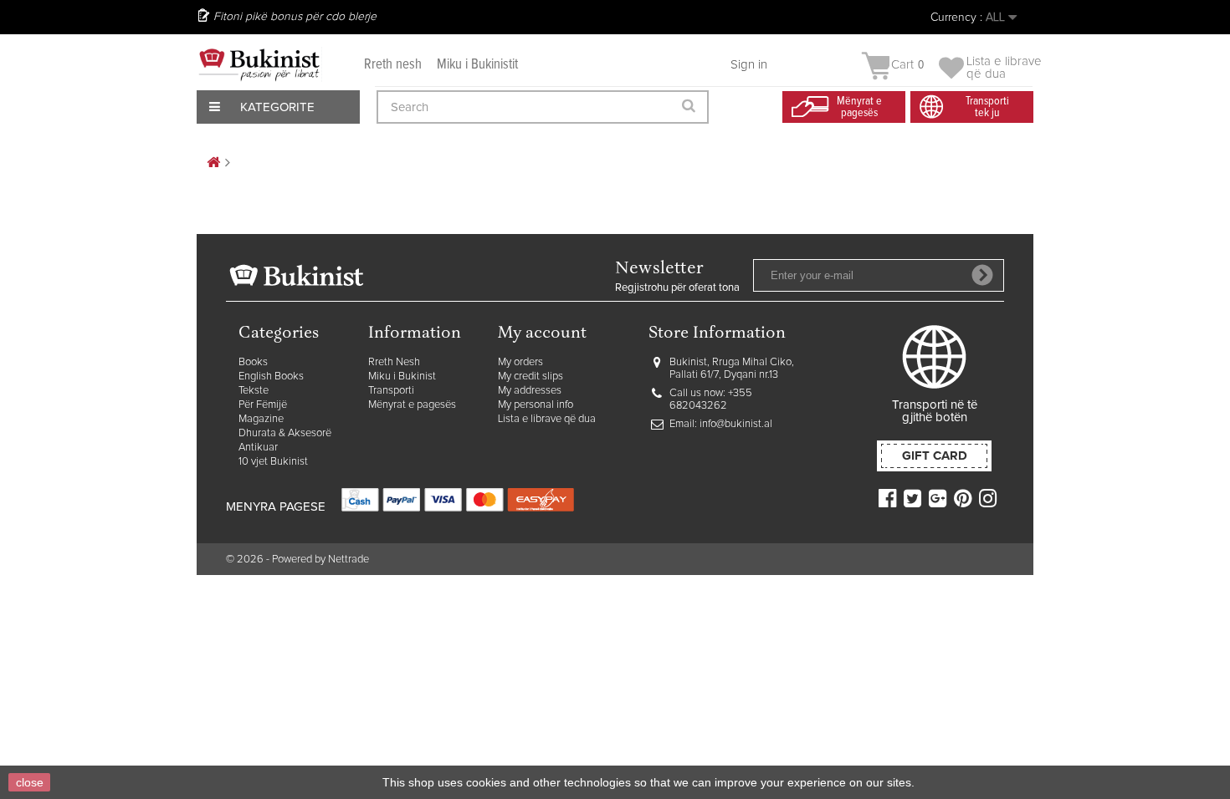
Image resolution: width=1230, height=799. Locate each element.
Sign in (748, 65)
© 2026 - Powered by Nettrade (297, 559)
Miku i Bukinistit (477, 65)
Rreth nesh (393, 65)
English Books (271, 376)
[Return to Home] (213, 163)
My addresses (529, 390)
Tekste (253, 390)
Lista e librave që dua (547, 419)
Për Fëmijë (262, 405)
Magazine (261, 419)
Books (253, 362)
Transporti (391, 390)
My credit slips (530, 376)
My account (542, 334)
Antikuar (258, 447)
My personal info (535, 405)
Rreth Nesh (394, 362)
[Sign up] (982, 275)
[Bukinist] (259, 64)
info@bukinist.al (736, 424)
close (30, 782)
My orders (520, 362)
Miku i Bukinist (402, 376)
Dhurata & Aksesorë (284, 433)
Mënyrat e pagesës (412, 405)
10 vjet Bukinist (273, 461)
